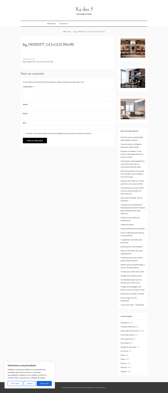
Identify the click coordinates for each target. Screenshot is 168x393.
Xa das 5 (84, 9)
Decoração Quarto (128, 335)
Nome (26, 104)
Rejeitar (30, 383)
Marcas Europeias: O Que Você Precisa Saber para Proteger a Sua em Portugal (132, 174)
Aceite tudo (44, 383)
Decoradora (125, 343)
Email (25, 113)
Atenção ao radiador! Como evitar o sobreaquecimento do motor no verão (132, 154)
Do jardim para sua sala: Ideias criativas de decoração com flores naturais (132, 191)
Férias (123, 355)
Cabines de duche (127, 225)
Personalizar (15, 383)
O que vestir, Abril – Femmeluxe (132, 305)
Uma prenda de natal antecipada (133, 229)
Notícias (124, 367)
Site (24, 123)
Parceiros (51, 23)
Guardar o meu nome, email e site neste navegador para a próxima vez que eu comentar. (59, 133)
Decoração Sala (127, 339)
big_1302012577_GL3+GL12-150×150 (38, 62)
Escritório (124, 351)
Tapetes (124, 371)
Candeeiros (125, 323)
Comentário (28, 87)
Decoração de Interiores (130, 331)
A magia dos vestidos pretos (131, 276)
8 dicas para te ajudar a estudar (132, 294)
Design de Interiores (128, 347)
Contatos (63, 23)
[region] (30, 375)
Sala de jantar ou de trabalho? (132, 247)
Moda (123, 359)
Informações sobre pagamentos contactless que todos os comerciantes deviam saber (133, 164)
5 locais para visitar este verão (132, 272)
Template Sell (101, 387)
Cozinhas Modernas (128, 327)
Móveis (123, 363)
